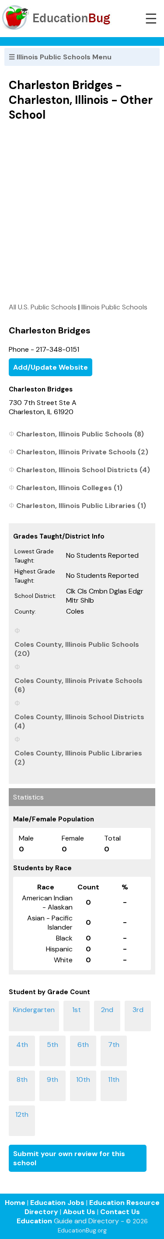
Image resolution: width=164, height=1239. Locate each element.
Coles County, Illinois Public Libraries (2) (78, 757)
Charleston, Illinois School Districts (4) (83, 469)
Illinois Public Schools (114, 307)
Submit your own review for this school (69, 1158)
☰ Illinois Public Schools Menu (60, 57)
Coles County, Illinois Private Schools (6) (78, 685)
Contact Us (120, 1211)
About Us (79, 1211)
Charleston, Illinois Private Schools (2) (82, 451)
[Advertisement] (82, 212)
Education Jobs (57, 1202)
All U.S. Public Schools (43, 307)
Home (15, 1202)
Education (34, 1220)
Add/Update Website (50, 367)
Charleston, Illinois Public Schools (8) (80, 434)
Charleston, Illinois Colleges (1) (69, 487)
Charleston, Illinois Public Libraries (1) (81, 505)
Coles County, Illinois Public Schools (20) (76, 649)
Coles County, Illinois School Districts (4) (79, 721)
